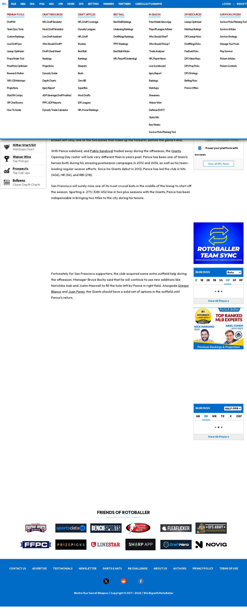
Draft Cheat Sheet (51, 51)
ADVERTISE (39, 568)
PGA (41, 3)
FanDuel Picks (191, 51)
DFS (81, 3)
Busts (80, 73)
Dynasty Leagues (86, 29)
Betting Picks (190, 80)
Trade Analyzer (156, 51)
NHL (32, 3)
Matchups (154, 87)
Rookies (82, 43)
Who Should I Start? (158, 36)
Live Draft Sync (14, 43)
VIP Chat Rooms (15, 102)
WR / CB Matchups (16, 80)
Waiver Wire (155, 102)
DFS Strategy (191, 73)
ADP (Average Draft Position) (56, 95)
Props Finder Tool (15, 58)
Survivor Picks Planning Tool (162, 132)
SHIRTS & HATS (112, 568)
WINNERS (108, 3)
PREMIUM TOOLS (15, 14)
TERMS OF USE (228, 568)
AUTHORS (179, 568)
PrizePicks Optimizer (17, 65)
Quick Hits (154, 117)
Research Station (15, 73)
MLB (13, 3)
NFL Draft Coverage (88, 21)
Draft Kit (11, 21)
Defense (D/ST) (156, 109)
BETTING (93, 3)
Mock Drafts (84, 95)
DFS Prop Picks (191, 65)
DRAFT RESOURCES (52, 14)
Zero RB (82, 80)
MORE (70, 3)
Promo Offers (191, 87)
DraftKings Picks (192, 43)
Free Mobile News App (160, 21)
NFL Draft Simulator (52, 21)
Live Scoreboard (157, 65)
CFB (60, 3)
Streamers (154, 95)
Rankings (46, 58)
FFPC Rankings (120, 43)
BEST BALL (118, 14)
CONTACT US (17, 568)
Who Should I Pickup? (159, 43)
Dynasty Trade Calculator (55, 109)
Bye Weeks (154, 124)
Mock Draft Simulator (52, 29)
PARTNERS (124, 3)
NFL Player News (157, 58)
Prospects (20, 168)
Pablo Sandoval (101, 151)
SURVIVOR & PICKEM (230, 14)
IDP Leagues (84, 102)
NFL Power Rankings (88, 109)
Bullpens (19, 180)
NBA (22, 3)
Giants (176, 151)
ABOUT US (160, 568)
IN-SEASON (154, 14)
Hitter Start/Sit (24, 145)
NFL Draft (83, 36)
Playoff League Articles (160, 29)
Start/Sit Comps (14, 95)
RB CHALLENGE (137, 568)
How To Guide (14, 109)
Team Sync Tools (15, 29)
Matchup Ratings (192, 29)
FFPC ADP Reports (51, 102)
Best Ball (82, 51)
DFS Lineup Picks (192, 36)
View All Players (218, 301)
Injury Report (48, 87)
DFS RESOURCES (192, 14)
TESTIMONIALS (63, 568)
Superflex (82, 87)
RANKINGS (202, 408)
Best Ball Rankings (122, 21)
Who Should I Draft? (52, 43)
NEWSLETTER (87, 568)
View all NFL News (218, 163)
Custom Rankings (15, 36)
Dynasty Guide (49, 73)
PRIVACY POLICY (203, 568)
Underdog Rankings (123, 29)
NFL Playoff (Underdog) (125, 58)
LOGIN (226, 3)
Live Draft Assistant (52, 36)
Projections (12, 87)
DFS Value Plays (192, 58)
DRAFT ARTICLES (86, 14)
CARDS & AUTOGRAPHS (148, 3)
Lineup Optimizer (15, 51)
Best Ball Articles (121, 51)
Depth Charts (49, 80)
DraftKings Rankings (123, 36)
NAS (51, 3)
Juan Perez (76, 291)
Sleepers (82, 65)
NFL (4, 3)
